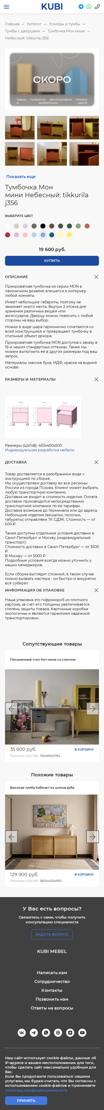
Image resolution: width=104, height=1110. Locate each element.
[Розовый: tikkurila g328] (25, 234)
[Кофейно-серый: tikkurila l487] (51, 226)
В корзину (84, 749)
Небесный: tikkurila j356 (27, 38)
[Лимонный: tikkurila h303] (60, 234)
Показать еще (21, 176)
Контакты (51, 990)
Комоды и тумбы (64, 24)
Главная (12, 24)
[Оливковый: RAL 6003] (60, 226)
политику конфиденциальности (36, 1090)
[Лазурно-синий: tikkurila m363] (51, 234)
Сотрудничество (52, 981)
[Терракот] (87, 226)
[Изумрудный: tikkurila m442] (69, 226)
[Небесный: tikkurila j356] (42, 234)
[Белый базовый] (7, 226)
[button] (11, 708)
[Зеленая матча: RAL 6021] (78, 226)
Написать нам (52, 972)
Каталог (34, 24)
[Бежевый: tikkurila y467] (16, 226)
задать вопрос (51, 934)
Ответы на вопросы (52, 1008)
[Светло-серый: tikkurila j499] (25, 226)
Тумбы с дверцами (22, 31)
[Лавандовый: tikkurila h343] (16, 234)
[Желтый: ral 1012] (69, 234)
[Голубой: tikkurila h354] (34, 234)
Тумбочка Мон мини (66, 31)
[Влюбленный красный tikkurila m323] (7, 234)
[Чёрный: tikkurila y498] (42, 226)
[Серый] (34, 226)
